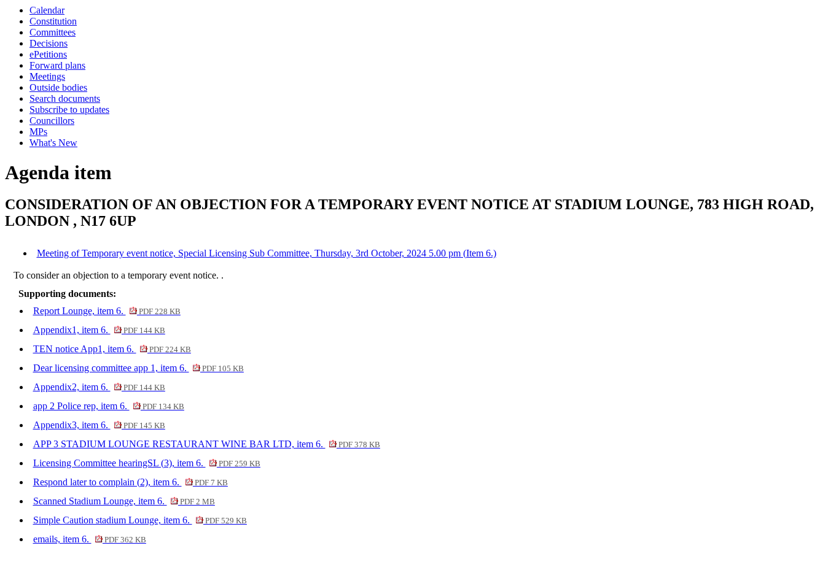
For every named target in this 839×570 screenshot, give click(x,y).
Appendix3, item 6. (99, 425)
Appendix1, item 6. (99, 330)
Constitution (53, 21)
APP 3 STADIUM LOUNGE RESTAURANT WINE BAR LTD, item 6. (206, 444)
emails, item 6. (89, 539)
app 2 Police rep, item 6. (108, 406)
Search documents (64, 98)
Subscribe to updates (69, 109)
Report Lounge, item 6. (107, 311)
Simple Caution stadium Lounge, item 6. (140, 520)
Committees (52, 32)
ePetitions (48, 54)
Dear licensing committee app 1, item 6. (138, 368)
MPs (38, 131)
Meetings (47, 76)
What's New (53, 142)
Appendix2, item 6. (99, 387)
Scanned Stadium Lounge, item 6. (124, 501)
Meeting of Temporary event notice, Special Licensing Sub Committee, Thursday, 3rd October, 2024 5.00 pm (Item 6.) (266, 253)
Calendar (46, 10)
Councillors (51, 120)
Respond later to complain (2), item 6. (130, 482)
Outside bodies (58, 87)
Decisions (48, 43)
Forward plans (57, 65)
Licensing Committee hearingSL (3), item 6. (146, 463)
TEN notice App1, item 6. (112, 349)
